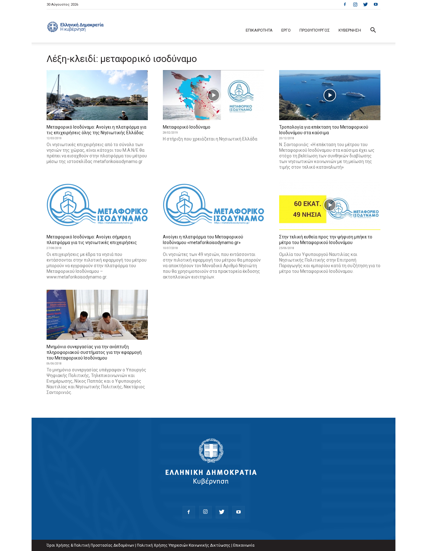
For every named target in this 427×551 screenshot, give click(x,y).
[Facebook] (344, 4)
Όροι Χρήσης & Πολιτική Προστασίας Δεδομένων (90, 545)
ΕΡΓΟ (286, 30)
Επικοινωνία (243, 545)
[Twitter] (365, 4)
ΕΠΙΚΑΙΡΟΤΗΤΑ (259, 30)
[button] (372, 31)
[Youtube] (375, 4)
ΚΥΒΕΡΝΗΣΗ (350, 30)
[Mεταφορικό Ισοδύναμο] (213, 95)
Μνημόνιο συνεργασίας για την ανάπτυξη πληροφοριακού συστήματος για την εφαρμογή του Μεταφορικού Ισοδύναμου (94, 352)
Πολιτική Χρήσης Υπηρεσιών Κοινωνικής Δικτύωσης (183, 545)
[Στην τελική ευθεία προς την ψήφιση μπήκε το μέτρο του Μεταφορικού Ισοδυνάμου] (329, 205)
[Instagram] (355, 4)
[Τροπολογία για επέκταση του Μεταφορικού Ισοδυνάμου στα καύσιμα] (329, 95)
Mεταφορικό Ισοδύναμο (186, 127)
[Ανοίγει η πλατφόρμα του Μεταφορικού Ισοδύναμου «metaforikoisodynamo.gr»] (213, 205)
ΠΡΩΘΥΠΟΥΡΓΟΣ (314, 30)
